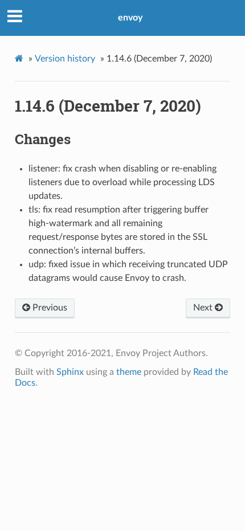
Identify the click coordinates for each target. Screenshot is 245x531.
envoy (130, 17)
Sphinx (70, 372)
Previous (48, 307)
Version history (65, 58)
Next (204, 307)
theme (128, 372)
